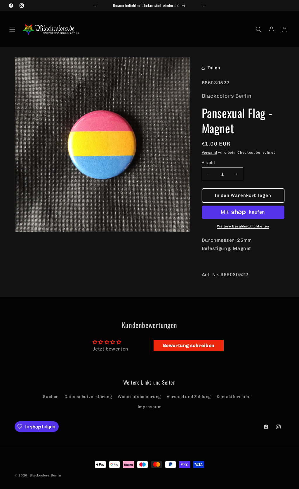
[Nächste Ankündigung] (203, 5)
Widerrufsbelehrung (139, 396)
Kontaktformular (234, 396)
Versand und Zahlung (189, 396)
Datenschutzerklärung (88, 396)
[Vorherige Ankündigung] (95, 5)
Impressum (149, 406)
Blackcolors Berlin (45, 475)
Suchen (51, 396)
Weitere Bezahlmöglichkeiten (243, 226)
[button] (12, 29)
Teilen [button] (214, 67)
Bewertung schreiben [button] (189, 345)
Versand (209, 152)
